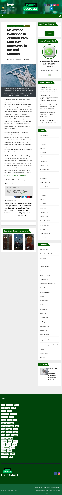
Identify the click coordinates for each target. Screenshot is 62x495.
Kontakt (41, 487)
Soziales (4, 441)
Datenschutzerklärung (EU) (42, 493)
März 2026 (43, 157)
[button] (56, 15)
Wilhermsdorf (44, 353)
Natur (3, 432)
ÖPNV (10, 456)
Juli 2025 (43, 191)
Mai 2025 (43, 199)
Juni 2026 (43, 144)
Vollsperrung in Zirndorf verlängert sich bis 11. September (47, 114)
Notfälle (9, 432)
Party (3, 435)
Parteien (15, 432)
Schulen (4, 438)
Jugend (4, 420)
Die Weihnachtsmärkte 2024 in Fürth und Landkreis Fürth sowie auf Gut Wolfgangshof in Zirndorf (25, 208)
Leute (3, 429)
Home (36, 487)
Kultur (11, 426)
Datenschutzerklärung (42, 490)
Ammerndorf (44, 249)
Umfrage (42, 322)
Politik (8, 435)
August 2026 (44, 135)
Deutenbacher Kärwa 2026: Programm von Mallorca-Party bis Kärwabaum (48, 106)
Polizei (42, 296)
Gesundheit (5, 417)
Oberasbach (43, 288)
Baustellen (9, 405)
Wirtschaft (4, 456)
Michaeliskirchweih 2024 (48, 283)
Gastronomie (5, 414)
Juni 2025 (43, 195)
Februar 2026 (44, 161)
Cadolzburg (43, 258)
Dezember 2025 (45, 169)
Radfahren (14, 435)
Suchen (50, 33)
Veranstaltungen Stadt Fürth (49, 345)
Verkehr (4, 450)
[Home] (2, 15)
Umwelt (8, 444)
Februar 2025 (44, 212)
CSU (3, 408)
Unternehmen (5, 447)
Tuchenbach (44, 317)
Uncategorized (44, 326)
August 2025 (44, 187)
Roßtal (42, 305)
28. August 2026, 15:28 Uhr (6, 242)
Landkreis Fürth (45, 275)
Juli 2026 (43, 140)
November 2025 (45, 174)
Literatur (9, 429)
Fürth (41, 262)
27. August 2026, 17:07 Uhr (29, 242)
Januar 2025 (44, 216)
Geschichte (14, 414)
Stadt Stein (43, 313)
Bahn (3, 405)
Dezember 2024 (45, 221)
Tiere (3, 444)
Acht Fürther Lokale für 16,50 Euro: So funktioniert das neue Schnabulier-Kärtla (49, 122)
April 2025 (43, 204)
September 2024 (45, 233)
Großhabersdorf (45, 266)
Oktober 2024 (44, 229)
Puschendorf (44, 300)
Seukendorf (43, 309)
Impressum (47, 487)
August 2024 (44, 238)
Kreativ (27, 59)
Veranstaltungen (45, 334)
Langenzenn (44, 279)
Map (24, 192)
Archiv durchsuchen (47, 24)
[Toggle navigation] (30, 15)
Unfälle (14, 444)
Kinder (9, 420)
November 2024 (45, 225)
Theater (15, 441)
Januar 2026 (44, 165)
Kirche (14, 420)
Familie (14, 408)
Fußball (10, 411)
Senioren (10, 438)
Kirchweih (4, 423)
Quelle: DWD (9, 10)
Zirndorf (27, 26)
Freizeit (4, 411)
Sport (9, 441)
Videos (42, 349)
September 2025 (45, 182)
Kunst (16, 426)
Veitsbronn (43, 330)
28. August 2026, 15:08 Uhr (18, 242)
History (42, 271)
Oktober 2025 (44, 178)
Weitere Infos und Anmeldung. (16, 175)
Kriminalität (5, 426)
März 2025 (43, 208)
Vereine (13, 447)
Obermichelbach (45, 292)
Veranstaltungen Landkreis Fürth (15, 26)
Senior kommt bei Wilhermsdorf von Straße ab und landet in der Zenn (49, 89)
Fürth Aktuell (9, 475)
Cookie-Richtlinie (55, 487)
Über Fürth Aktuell (55, 493)
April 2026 (43, 152)
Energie (8, 408)
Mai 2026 (43, 148)
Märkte (15, 429)
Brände (16, 405)
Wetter (12, 453)
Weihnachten (5, 453)
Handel (12, 417)
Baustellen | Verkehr (46, 254)
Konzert (11, 423)
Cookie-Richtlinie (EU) (54, 490)
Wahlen (10, 450)
